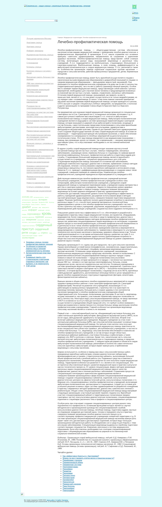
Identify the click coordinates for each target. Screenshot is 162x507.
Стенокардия (32, 63)
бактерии (35, 202)
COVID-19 (27, 197)
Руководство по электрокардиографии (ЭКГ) (39, 107)
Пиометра (67, 471)
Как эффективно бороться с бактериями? (81, 456)
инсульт (24, 210)
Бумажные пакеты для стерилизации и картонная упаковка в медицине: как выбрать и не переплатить (37, 260)
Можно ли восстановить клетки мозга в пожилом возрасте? (88, 458)
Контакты (65, 500)
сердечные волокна (28, 225)
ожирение (31, 219)
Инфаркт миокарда (35, 51)
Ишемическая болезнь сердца (40, 55)
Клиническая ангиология (37, 96)
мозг (23, 220)
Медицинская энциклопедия (39, 191)
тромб (40, 235)
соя (39, 233)
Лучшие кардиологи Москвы (39, 38)
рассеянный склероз (35, 222)
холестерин (28, 237)
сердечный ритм (35, 231)
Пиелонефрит (69, 488)
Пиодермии (68, 473)
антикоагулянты (39, 197)
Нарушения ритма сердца (38, 59)
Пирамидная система (72, 465)
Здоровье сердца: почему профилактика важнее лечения (39, 243)
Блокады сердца (34, 67)
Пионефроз (68, 469)
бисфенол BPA (43, 202)
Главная (60, 37)
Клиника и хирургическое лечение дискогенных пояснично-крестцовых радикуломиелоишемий (37, 169)
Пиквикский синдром (72, 484)
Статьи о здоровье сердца (38, 187)
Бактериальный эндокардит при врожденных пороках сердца (40, 157)
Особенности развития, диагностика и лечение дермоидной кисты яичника (38, 248)
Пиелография (68, 490)
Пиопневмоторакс (70, 467)
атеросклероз (26, 202)
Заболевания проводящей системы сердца (38, 90)
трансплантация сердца (29, 235)
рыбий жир (46, 222)
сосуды (33, 233)
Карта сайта (50, 500)
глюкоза (43, 204)
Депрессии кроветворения (38, 162)
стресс (44, 233)
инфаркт (32, 210)
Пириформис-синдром (72, 460)
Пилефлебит (68, 480)
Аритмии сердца (34, 47)
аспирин (42, 199)
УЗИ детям (30, 266)
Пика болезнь (69, 486)
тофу (50, 233)
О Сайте (58, 500)
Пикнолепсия (68, 482)
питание (47, 220)
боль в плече (35, 204)
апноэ (47, 197)
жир (40, 207)
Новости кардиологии (36, 183)
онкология (40, 220)
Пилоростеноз (69, 475)
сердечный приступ (37, 227)
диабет (26, 207)
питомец (24, 222)
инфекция (41, 210)
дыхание (35, 207)
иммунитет (45, 207)
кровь (46, 213)
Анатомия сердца (34, 42)
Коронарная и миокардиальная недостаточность (40, 150)
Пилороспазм (68, 477)
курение (39, 217)
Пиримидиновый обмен (73, 462)
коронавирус (34, 214)
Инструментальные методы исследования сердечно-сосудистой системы (39, 137)
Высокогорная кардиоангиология (41, 127)
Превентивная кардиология (38, 131)
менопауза (48, 217)
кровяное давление (28, 217)
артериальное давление (29, 200)
